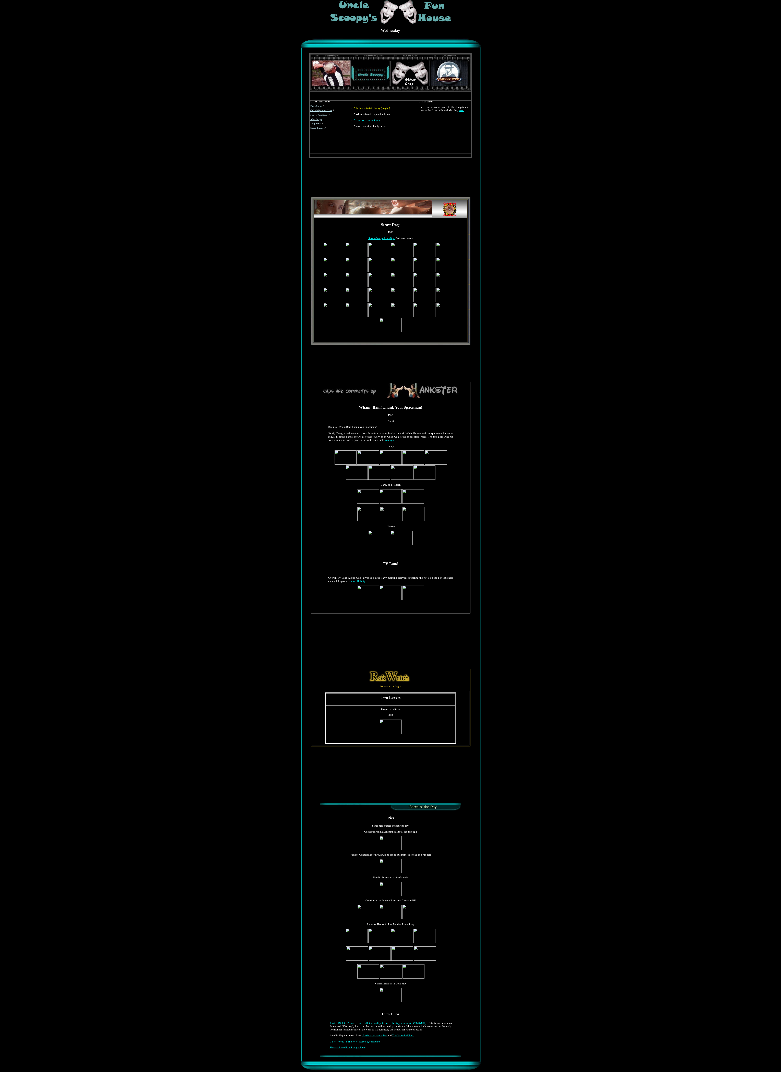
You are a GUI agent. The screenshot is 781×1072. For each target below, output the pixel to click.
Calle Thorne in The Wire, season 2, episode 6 (355, 1041)
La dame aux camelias (375, 1035)
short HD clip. (358, 581)
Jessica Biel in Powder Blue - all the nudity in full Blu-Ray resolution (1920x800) (378, 1023)
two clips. (388, 439)
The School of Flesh (403, 1035)
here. (461, 110)
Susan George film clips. (381, 238)
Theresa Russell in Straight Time (347, 1047)
